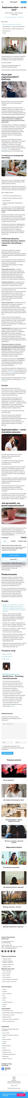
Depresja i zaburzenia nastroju (10, 1035)
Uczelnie (5, 1004)
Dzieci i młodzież (7, 993)
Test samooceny (7, 977)
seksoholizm (10, 371)
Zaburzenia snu (6, 1050)
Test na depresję (7, 970)
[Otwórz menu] (2, 2)
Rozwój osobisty (19, 12)
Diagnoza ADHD (7, 958)
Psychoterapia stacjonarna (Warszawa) (13, 1012)
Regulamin (14, 1080)
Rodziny (4, 997)
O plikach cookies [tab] (22, 541)
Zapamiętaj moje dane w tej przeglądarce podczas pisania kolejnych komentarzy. (12, 748)
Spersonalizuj (13, 559)
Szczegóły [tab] (13, 541)
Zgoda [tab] (4, 541)
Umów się (24, 2)
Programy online (7, 1017)
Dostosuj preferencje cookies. (14, 1088)
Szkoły (4, 1006)
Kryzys (4, 1047)
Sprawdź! (21, 1094)
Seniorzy (5, 991)
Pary (4, 995)
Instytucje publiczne (8, 1002)
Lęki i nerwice (6, 1033)
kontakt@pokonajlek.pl (11, 948)
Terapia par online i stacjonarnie (11, 1019)
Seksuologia (15, 14)
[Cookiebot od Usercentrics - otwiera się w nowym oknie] (20, 537)
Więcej (13, 706)
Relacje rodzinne (9, 12)
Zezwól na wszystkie (14, 555)
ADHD (4, 1043)
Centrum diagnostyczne (9, 1021)
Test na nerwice (7, 973)
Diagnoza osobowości (8, 964)
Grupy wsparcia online (8, 1014)
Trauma (4, 1041)
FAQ (14, 1079)
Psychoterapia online (8, 1010)
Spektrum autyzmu (7, 1058)
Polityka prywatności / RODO (14, 1081)
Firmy (4, 1000)
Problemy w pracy (7, 1052)
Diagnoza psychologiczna (9, 1054)
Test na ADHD (6, 975)
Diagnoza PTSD (7, 966)
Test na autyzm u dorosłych (9, 981)
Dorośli (4, 989)
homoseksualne (6, 149)
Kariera (14, 1078)
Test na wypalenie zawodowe (10, 979)
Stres (4, 1037)
